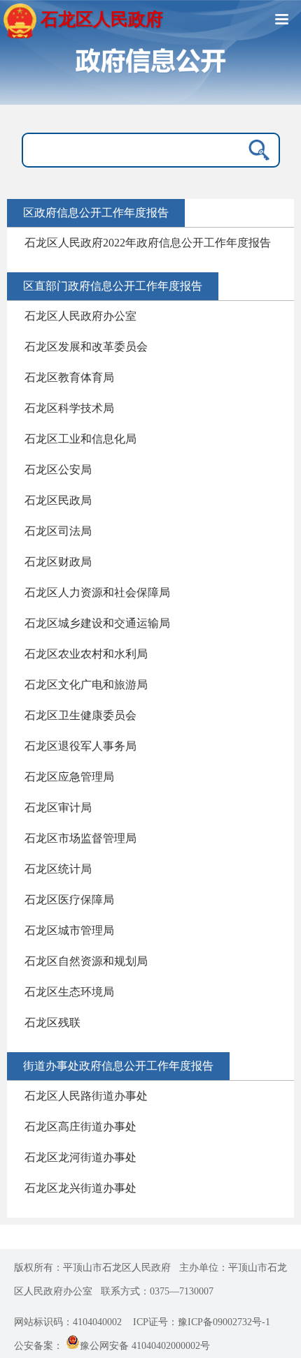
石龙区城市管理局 (69, 930)
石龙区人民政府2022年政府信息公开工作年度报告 (147, 243)
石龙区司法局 (58, 531)
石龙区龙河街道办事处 (80, 1157)
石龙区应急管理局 (69, 777)
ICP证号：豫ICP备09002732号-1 (201, 1322)
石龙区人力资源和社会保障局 (97, 592)
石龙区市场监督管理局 (80, 838)
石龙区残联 (52, 1022)
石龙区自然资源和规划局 (86, 961)
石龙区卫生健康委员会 (80, 715)
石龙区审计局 (58, 807)
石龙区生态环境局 (69, 992)
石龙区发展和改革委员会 (86, 347)
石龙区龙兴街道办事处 (80, 1188)
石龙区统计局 (58, 869)
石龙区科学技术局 (69, 408)
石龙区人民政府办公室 (80, 316)
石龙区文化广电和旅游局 (86, 685)
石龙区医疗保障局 (69, 900)
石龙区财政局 (58, 562)
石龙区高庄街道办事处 (80, 1126)
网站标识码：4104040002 (68, 1322)
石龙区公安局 (58, 469)
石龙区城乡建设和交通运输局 (97, 623)
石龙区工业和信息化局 (80, 439)
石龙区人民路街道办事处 (86, 1096)
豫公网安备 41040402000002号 (145, 1346)
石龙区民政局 (58, 500)
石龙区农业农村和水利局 (86, 654)
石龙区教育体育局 (69, 377)
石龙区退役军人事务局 (80, 746)
